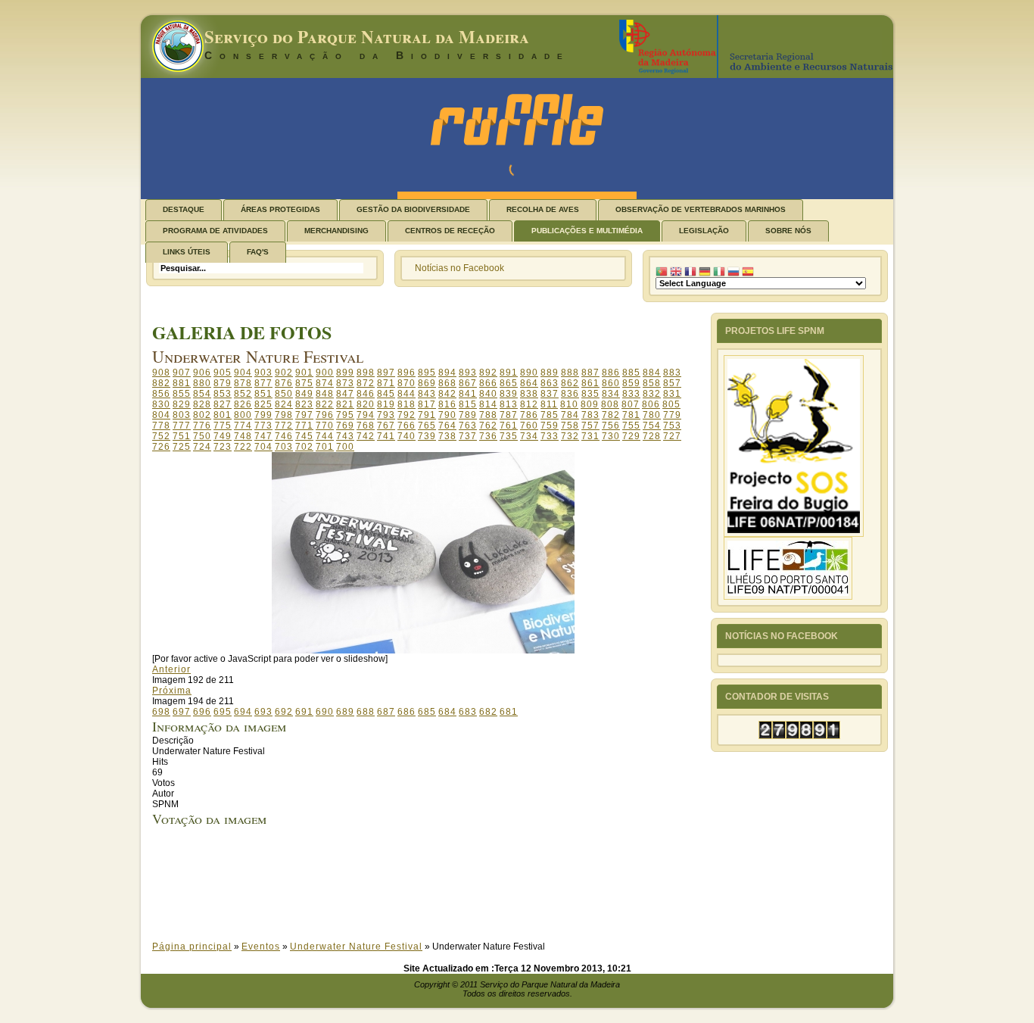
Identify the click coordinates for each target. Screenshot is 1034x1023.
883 (672, 372)
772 (284, 425)
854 (202, 393)
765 (427, 425)
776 (202, 425)
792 (406, 415)
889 (549, 372)
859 (631, 383)
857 (672, 383)
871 (386, 383)
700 (345, 446)
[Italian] (719, 272)
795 (345, 415)
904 (243, 372)
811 (549, 404)
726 (161, 446)
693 (263, 711)
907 (182, 372)
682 (488, 711)
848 (325, 393)
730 (611, 436)
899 (345, 372)
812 (529, 404)
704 (263, 446)
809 (590, 404)
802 (202, 415)
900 (325, 372)
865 (509, 383)
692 (284, 711)
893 (468, 372)
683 (468, 711)
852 (243, 393)
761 (509, 425)
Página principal (192, 946)
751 (182, 436)
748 (243, 436)
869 (427, 383)
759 (549, 425)
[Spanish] (748, 272)
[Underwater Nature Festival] (423, 650)
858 (652, 383)
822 (325, 404)
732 (570, 436)
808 (610, 404)
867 (468, 383)
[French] (690, 272)
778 (161, 425)
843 (427, 393)
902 (284, 372)
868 (447, 383)
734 (529, 436)
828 (202, 404)
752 (161, 436)
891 (509, 372)
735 (509, 436)
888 (570, 372)
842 (447, 393)
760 (529, 425)
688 (366, 711)
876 (284, 383)
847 (345, 393)
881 (182, 383)
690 (325, 711)
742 (366, 436)
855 (182, 393)
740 (406, 436)
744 (325, 436)
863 (549, 383)
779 (672, 415)
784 (570, 415)
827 (222, 404)
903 (263, 372)
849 (304, 393)
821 (345, 404)
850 (284, 393)
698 (161, 711)
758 (570, 425)
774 (243, 425)
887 (590, 372)
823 (304, 404)
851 (263, 393)
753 (672, 425)
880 (202, 383)
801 (222, 415)
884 (652, 372)
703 (284, 446)
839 (509, 393)
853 (222, 393)
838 (529, 393)
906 (202, 372)
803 (182, 415)
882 (161, 383)
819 (386, 404)
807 (630, 404)
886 (611, 372)
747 (263, 436)
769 (345, 425)
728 (652, 436)
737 (468, 436)
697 (182, 711)
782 (611, 415)
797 (304, 415)
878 (243, 383)
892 (488, 372)
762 (488, 425)
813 (509, 404)
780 (652, 415)
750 (202, 436)
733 (549, 436)
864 (529, 383)
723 (222, 446)
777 (182, 425)
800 (243, 415)
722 (243, 446)
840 (488, 393)
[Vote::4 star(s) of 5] (436, 895)
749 (222, 436)
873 (345, 383)
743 (345, 436)
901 (304, 372)
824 (284, 404)
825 (263, 404)
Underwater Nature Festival (356, 946)
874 (325, 383)
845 (386, 393)
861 (590, 383)
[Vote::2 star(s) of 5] (436, 874)
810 (569, 404)
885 (631, 372)
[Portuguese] (662, 272)
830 (161, 404)
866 (488, 383)
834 (611, 393)
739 (427, 436)
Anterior (171, 669)
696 (202, 711)
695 (222, 711)
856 (161, 393)
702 (304, 446)
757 (590, 425)
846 (366, 393)
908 (161, 372)
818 (406, 404)
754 (652, 425)
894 (447, 372)
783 (590, 415)
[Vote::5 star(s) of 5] (436, 905)
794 (366, 415)
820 (366, 404)
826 (243, 404)
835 (590, 393)
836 (570, 393)
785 (549, 415)
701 (325, 446)
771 (304, 425)
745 (304, 436)
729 (631, 436)
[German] (705, 272)
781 (631, 415)
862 (570, 383)
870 (406, 383)
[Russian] (733, 272)
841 (468, 393)
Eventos (260, 946)
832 (652, 393)
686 (406, 711)
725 (182, 446)
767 (386, 425)
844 (406, 393)
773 (263, 425)
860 (611, 383)
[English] (676, 272)
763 (468, 425)
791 (427, 415)
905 (222, 372)
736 (488, 436)
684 (447, 711)
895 (427, 372)
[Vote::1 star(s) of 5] (436, 863)
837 (549, 393)
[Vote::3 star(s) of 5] (436, 884)
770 (325, 425)
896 (406, 372)
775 (222, 425)
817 (427, 404)
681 (509, 711)
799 (263, 415)
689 (345, 711)
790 (447, 415)
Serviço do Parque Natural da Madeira (366, 36)
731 (590, 436)
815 (468, 404)
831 (672, 393)
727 (672, 436)
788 (488, 415)
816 (447, 404)
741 (386, 436)
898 (366, 372)
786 (529, 415)
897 (386, 372)
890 (529, 372)
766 (406, 425)
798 (284, 415)
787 (509, 415)
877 (263, 383)
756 (611, 425)
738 (447, 436)
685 (427, 711)
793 (386, 415)
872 (366, 383)
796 (325, 415)
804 (161, 415)
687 (386, 711)
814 (488, 404)
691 (304, 711)
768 (366, 425)
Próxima (172, 690)
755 (631, 425)
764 (447, 425)
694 (243, 711)
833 (631, 393)
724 (202, 446)
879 (222, 383)
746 (284, 436)
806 (651, 404)
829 (182, 404)
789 (468, 415)
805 (671, 404)
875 (304, 383)
